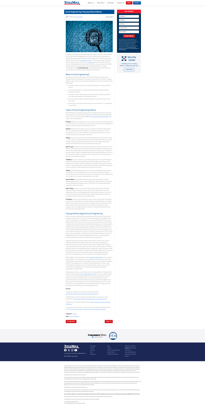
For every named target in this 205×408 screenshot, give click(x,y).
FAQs (91, 352)
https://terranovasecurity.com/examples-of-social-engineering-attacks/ (87, 309)
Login (136, 3)
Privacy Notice (126, 48)
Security (75, 314)
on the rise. (91, 62)
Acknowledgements (122, 49)
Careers (109, 348)
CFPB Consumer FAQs (112, 354)
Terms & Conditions (133, 48)
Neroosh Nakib (79, 17)
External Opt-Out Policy (130, 354)
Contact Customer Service (113, 350)
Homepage (92, 346)
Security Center (111, 352)
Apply (129, 3)
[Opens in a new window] (97, 336)
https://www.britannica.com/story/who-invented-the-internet (82, 294)
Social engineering (74, 316)
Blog (108, 346)
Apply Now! (93, 354)
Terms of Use (128, 350)
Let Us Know (75, 356)
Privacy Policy (130, 348)
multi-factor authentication (96, 257)
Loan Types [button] (100, 3)
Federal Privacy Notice (130, 346)
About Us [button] (90, 3)
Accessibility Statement (130, 352)
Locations (92, 350)
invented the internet (85, 60)
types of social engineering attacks (100, 117)
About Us (92, 348)
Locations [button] (110, 3)
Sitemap (127, 356)
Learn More (129, 70)
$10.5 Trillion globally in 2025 (88, 274)
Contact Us (120, 3)
